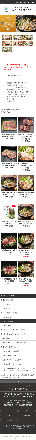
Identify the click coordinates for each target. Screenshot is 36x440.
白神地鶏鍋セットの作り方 (10, 338)
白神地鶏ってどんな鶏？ (9, 347)
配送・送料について (27, 425)
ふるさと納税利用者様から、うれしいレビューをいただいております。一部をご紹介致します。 (18, 369)
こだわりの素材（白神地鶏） (11, 351)
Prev (2, 23)
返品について (9, 427)
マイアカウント (9, 411)
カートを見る (27, 415)
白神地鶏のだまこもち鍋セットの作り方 (15, 342)
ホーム (5, 425)
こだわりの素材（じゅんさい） (11, 360)
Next (33, 23)
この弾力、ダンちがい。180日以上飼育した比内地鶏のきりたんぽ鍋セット (17, 376)
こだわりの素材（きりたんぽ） (11, 364)
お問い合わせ (9, 420)
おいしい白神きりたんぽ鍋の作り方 (13, 330)
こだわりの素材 (6, 325)
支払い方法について (14, 425)
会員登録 (27, 411)
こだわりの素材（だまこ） (10, 355)
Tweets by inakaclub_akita (10, 110)
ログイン (9, 415)
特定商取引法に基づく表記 (22, 427)
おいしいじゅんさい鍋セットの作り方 (14, 334)
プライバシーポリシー (18, 428)
